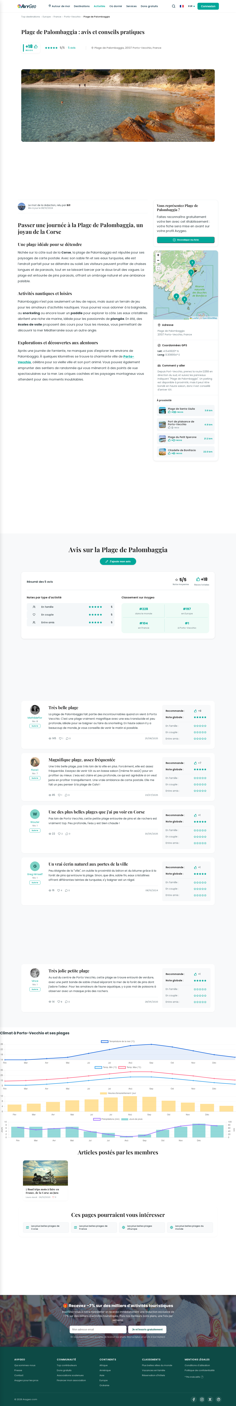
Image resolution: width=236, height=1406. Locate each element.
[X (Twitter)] (210, 1399)
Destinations (82, 6)
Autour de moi (60, 6)
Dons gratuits (149, 6)
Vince (35, 981)
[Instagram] (202, 1399)
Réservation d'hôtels (153, 1375)
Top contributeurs (67, 1365)
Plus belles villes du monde (157, 1365)
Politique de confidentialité (200, 1370)
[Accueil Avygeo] (26, 6)
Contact (18, 1375)
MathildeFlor (35, 717)
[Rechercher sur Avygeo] (173, 6)
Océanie (104, 1385)
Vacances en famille (153, 1370)
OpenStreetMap (209, 317)
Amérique (105, 1370)
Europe (47, 16)
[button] (195, 270)
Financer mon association (71, 1380)
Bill (68, 205)
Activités (99, 6)
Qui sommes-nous (24, 1365)
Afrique (104, 1365)
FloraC (35, 770)
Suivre (35, 726)
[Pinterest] (218, 1399)
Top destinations (30, 16)
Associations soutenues (70, 1375)
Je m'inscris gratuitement (147, 1329)
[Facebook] (194, 1399)
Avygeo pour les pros (26, 1380)
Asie (102, 1375)
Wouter (34, 822)
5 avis (71, 48)
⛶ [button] (158, 268)
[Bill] (21, 206)
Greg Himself (35, 874)
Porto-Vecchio (72, 16)
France (57, 16)
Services (131, 6)
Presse (18, 1370)
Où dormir (115, 6)
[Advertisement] (118, 170)
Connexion (208, 6)
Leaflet (195, 317)
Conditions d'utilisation (197, 1365)
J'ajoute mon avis (120, 561)
